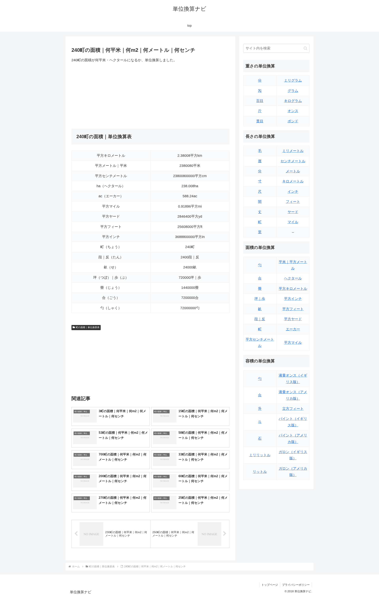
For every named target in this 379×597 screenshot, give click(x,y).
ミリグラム (293, 80)
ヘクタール (293, 278)
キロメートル (293, 181)
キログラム (293, 101)
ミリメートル (293, 151)
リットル (260, 472)
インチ (293, 192)
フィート (293, 202)
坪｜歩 (259, 299)
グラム (293, 91)
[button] (305, 48)
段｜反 (259, 319)
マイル (293, 222)
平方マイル (293, 343)
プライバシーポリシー (296, 584)
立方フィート (293, 409)
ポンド (293, 121)
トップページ (269, 584)
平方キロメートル (293, 289)
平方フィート (293, 309)
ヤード (293, 212)
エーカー (293, 329)
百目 (259, 101)
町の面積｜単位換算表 (87, 327)
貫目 (259, 121)
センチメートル (292, 161)
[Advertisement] (111, 96)
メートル (293, 171)
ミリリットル (259, 455)
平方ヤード (293, 319)
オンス (293, 111)
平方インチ (293, 299)
